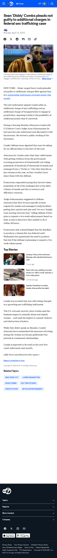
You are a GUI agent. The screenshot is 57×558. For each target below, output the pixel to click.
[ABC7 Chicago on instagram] (17, 528)
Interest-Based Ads (42, 547)
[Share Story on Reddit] (17, 39)
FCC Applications (25, 550)
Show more (46, 79)
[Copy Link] (35, 39)
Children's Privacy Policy (39, 545)
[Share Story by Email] (29, 39)
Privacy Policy (7, 545)
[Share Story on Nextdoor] (23, 39)
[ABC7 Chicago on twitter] (11, 528)
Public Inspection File (9, 550)
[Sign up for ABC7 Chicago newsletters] (24, 528)
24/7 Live (19, 3)
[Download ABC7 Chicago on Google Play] (23, 535)
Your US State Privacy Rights (12, 547)
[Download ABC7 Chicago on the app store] (8, 535)
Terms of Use (29, 547)
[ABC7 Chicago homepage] (10, 4)
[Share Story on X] (11, 39)
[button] (3, 3)
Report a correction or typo (14, 360)
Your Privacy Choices (21, 545)
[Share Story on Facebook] (5, 39)
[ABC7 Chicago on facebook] (5, 528)
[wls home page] (6, 491)
